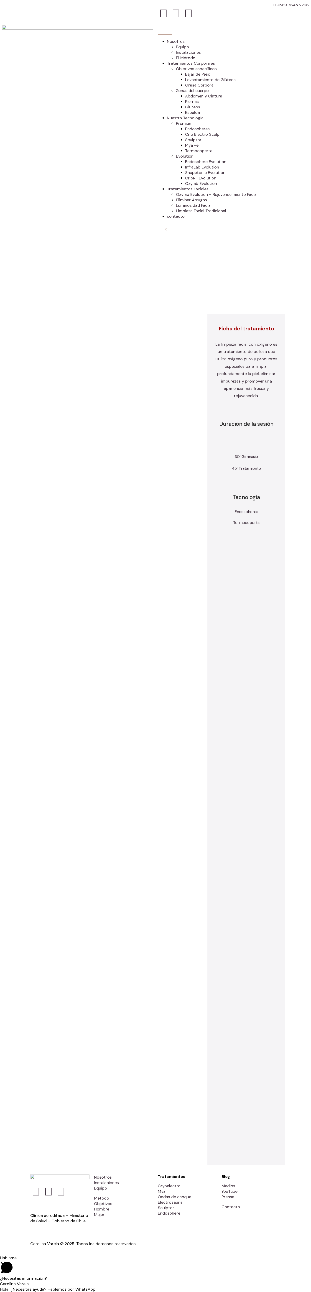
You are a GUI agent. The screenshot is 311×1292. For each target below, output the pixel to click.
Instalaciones (188, 52)
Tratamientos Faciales (188, 189)
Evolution (185, 156)
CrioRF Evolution (200, 178)
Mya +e (192, 145)
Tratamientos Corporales (191, 63)
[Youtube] (188, 13)
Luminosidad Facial (194, 205)
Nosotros (176, 41)
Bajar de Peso (197, 74)
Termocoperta (198, 150)
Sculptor (193, 140)
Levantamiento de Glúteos (210, 79)
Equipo (182, 47)
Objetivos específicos (196, 68)
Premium (184, 123)
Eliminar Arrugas (191, 200)
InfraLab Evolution (202, 167)
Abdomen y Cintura (203, 96)
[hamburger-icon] (165, 30)
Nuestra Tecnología (185, 118)
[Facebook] (163, 13)
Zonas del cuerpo (192, 90)
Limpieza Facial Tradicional (201, 211)
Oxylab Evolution (201, 183)
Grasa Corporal (199, 85)
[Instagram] (176, 13)
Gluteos (192, 107)
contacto (176, 216)
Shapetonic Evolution (205, 172)
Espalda (192, 112)
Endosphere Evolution (205, 161)
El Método (185, 58)
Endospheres (197, 129)
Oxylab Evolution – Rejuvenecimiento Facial (216, 194)
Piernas (192, 101)
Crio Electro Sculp (202, 134)
